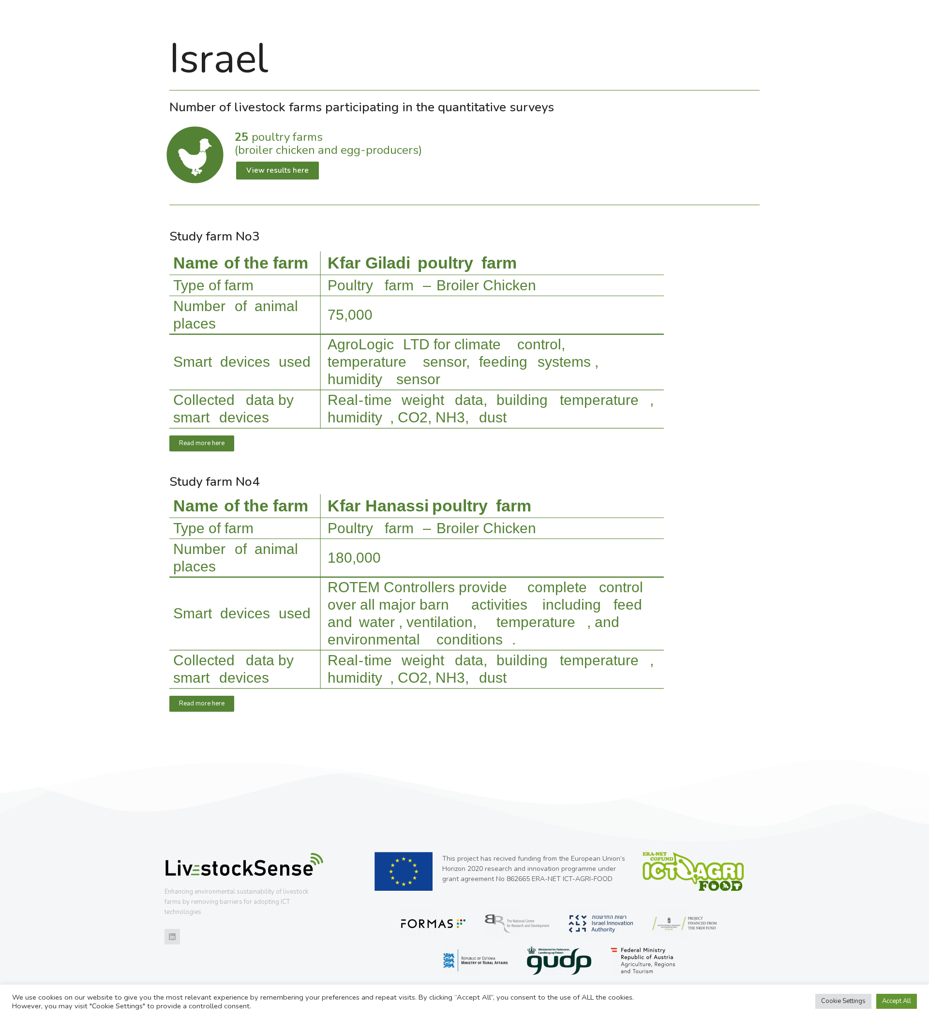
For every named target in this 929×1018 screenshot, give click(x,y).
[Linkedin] (172, 936)
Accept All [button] (896, 1001)
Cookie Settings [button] (843, 1001)
